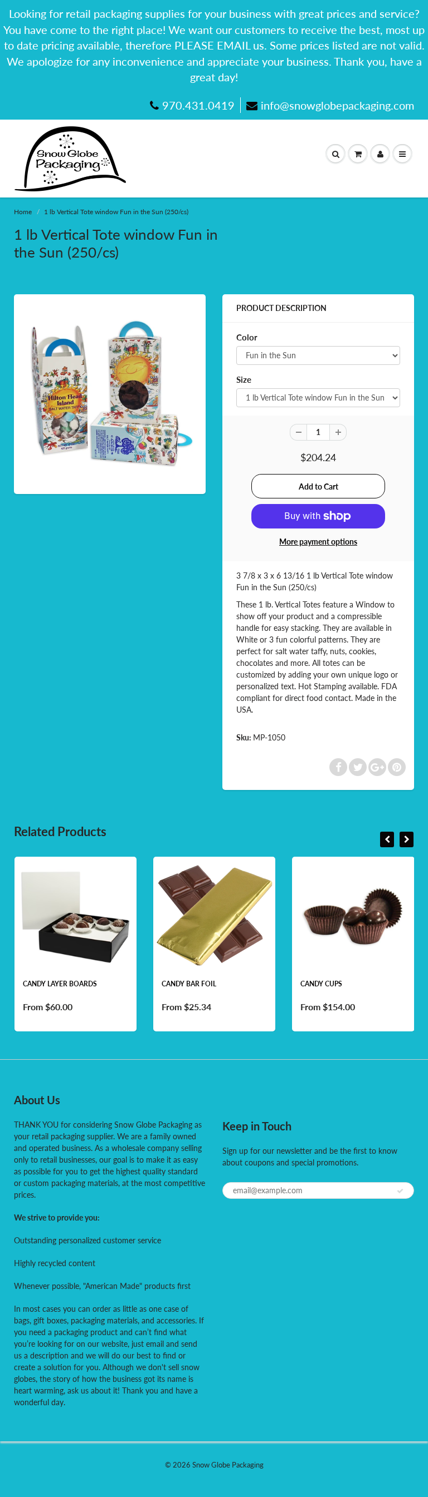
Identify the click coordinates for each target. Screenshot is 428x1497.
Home (23, 211)
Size (243, 379)
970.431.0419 (198, 105)
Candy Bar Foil (189, 984)
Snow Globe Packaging (228, 1464)
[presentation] (387, 839)
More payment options (318, 541)
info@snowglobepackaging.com (337, 105)
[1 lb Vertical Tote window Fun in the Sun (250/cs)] (109, 392)
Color (246, 337)
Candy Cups (321, 984)
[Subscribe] (400, 1191)
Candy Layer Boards (60, 984)
